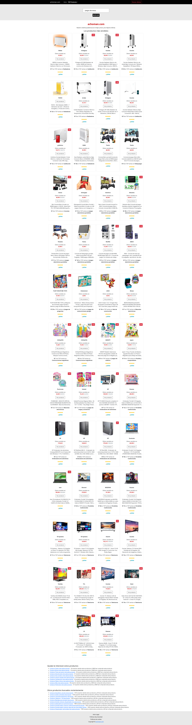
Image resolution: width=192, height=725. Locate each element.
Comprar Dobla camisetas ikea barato (60, 695)
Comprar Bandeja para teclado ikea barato (62, 700)
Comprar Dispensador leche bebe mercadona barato (65, 709)
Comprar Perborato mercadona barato (61, 685)
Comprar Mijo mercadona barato (59, 683)
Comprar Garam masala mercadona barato (62, 677)
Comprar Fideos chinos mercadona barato (62, 681)
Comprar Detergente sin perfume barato (61, 704)
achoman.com (55, 2)
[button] (72, 2)
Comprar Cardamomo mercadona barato (61, 679)
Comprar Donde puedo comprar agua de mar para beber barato (68, 707)
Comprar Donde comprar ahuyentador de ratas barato (65, 702)
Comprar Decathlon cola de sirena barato (61, 693)
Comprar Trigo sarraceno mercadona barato (62, 672)
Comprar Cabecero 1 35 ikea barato (60, 698)
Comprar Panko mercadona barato (60, 668)
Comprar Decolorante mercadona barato (61, 674)
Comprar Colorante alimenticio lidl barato (61, 696)
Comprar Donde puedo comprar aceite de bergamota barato (67, 705)
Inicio (65, 2)
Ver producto (60, 59)
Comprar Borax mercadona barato (59, 670)
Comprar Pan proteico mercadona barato (61, 676)
